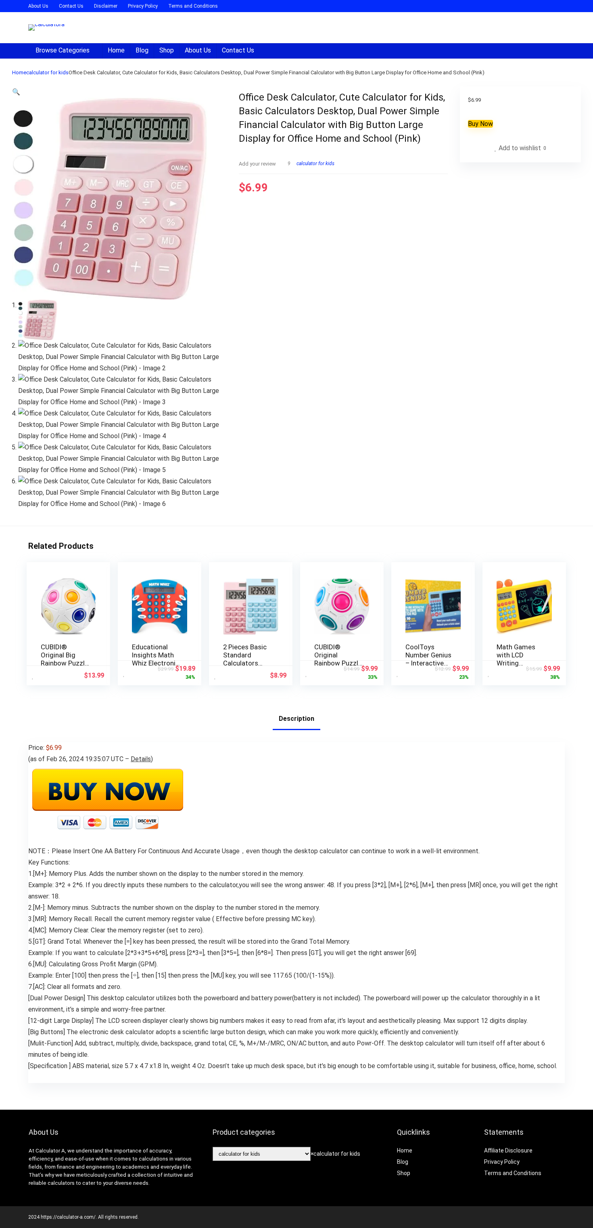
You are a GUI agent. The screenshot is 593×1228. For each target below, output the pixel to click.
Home (116, 50)
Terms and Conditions (193, 6)
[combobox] (335, 1153)
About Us (38, 6)
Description (296, 718)
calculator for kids (47, 72)
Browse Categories (62, 50)
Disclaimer (105, 6)
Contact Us (71, 6)
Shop (166, 50)
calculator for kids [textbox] (335, 1153)
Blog (142, 50)
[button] (16, 92)
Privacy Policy (143, 6)
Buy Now (480, 124)
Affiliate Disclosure (508, 1150)
